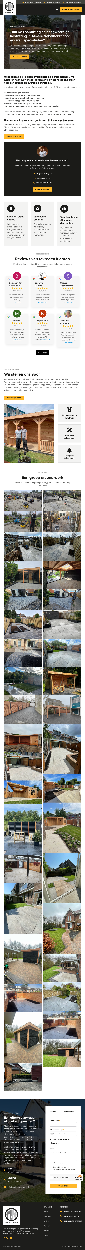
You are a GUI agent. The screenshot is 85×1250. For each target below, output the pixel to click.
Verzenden (63, 1186)
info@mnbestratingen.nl (72, 1211)
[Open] (57, 9)
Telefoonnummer (57, 1130)
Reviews (46, 1221)
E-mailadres (55, 1121)
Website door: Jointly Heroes (72, 1246)
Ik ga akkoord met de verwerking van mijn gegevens (65, 1168)
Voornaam (54, 1111)
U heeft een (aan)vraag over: (61, 1139)
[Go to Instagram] (7, 1237)
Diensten (47, 1226)
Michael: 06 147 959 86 (73, 2)
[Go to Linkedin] (4, 1237)
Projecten (47, 1231)
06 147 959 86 (14, 1181)
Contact (46, 1235)
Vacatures (47, 1216)
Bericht (53, 1148)
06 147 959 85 (14, 1172)
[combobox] (52, 1134)
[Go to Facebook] (11, 1237)
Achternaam (69, 1111)
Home (46, 1211)
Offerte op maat (20, 57)
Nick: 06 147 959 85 (53, 2)
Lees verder (17, 302)
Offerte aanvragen (70, 9)
